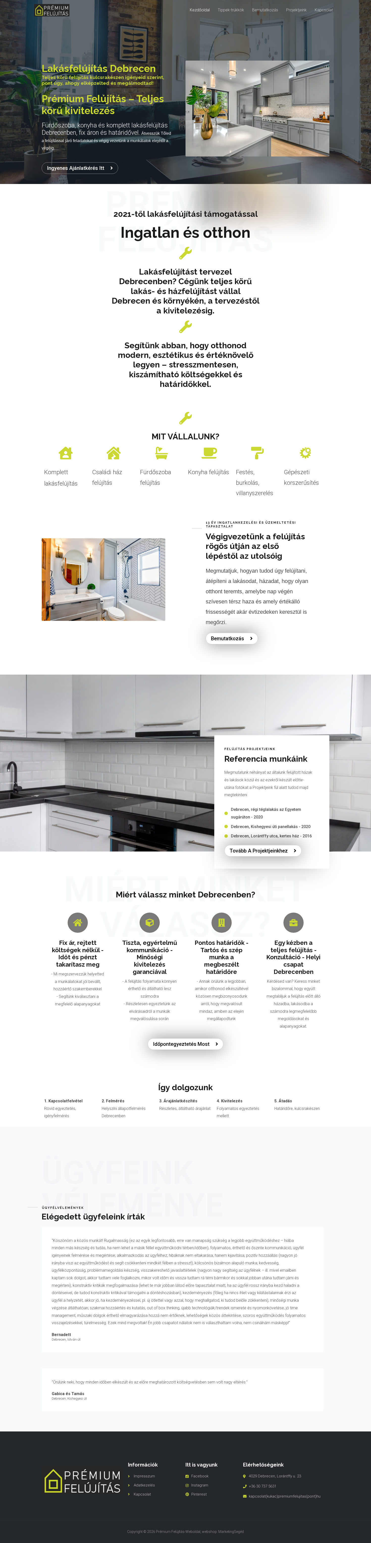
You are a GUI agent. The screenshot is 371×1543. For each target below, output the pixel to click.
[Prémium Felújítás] (51, 10)
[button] (80, 168)
